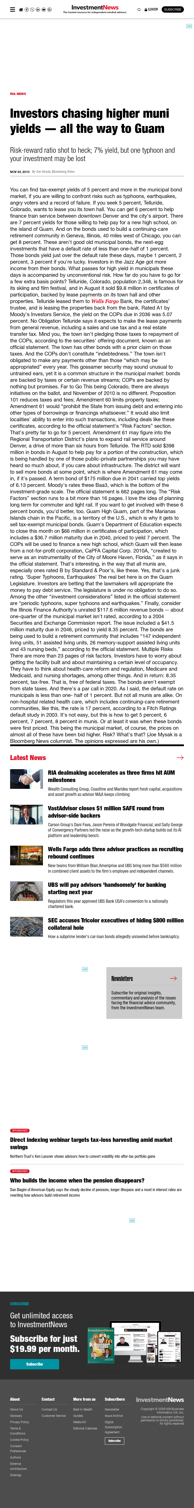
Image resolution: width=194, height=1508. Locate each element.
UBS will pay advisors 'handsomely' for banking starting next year (107, 888)
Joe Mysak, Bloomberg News (55, 171)
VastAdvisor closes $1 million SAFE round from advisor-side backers (106, 812)
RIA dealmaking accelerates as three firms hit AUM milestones (111, 776)
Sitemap (15, 1475)
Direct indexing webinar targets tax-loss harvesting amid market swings (91, 1143)
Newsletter (112, 1409)
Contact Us (49, 1409)
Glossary (16, 1416)
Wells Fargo (105, 301)
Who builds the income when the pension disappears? (77, 1180)
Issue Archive (114, 1416)
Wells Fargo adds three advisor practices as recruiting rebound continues (115, 853)
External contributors (18, 1466)
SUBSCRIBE (172, 9)
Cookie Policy (19, 1440)
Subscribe (34, 1364)
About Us (16, 1409)
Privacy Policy (19, 1422)
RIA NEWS (18, 94)
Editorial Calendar (85, 1428)
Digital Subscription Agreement (113, 1427)
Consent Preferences (18, 1448)
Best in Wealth (82, 1409)
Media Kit (79, 1422)
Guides (78, 1416)
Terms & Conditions (17, 1430)
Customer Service (54, 1416)
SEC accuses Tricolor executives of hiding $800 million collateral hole (116, 924)
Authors (15, 1457)
